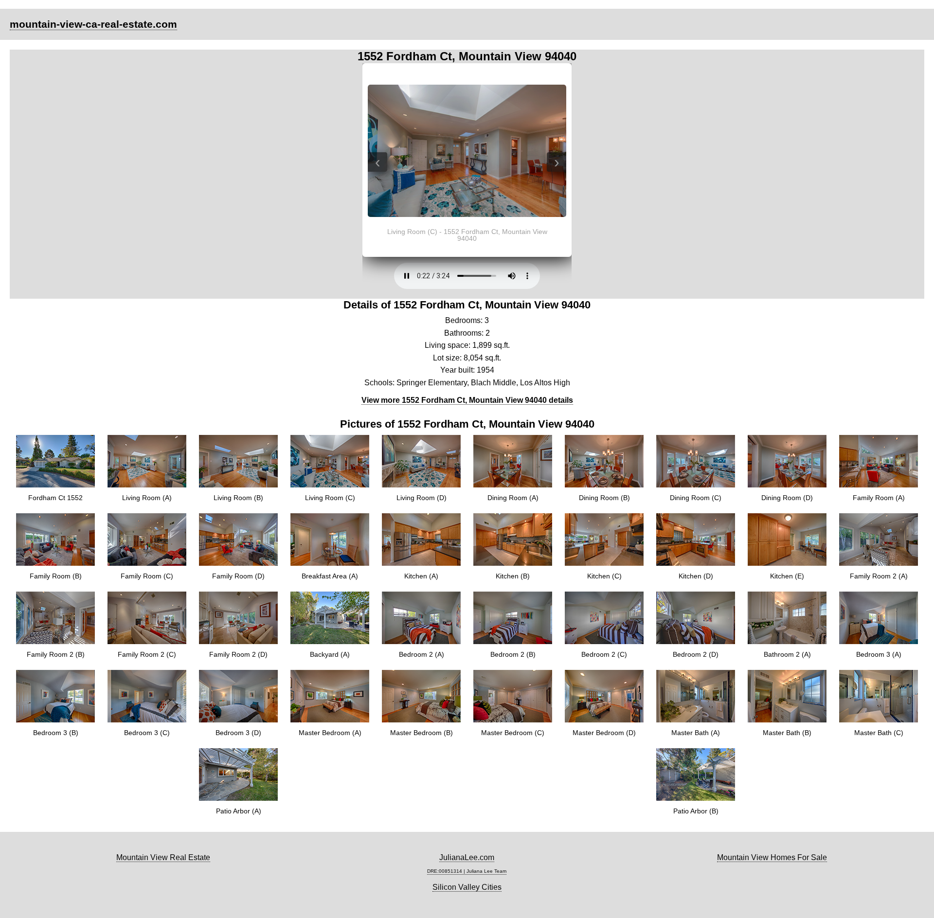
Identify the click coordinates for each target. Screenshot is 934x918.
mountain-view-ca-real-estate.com (93, 24)
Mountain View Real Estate (163, 857)
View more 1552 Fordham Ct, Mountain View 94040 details (467, 400)
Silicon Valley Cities (467, 887)
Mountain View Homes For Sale (772, 857)
